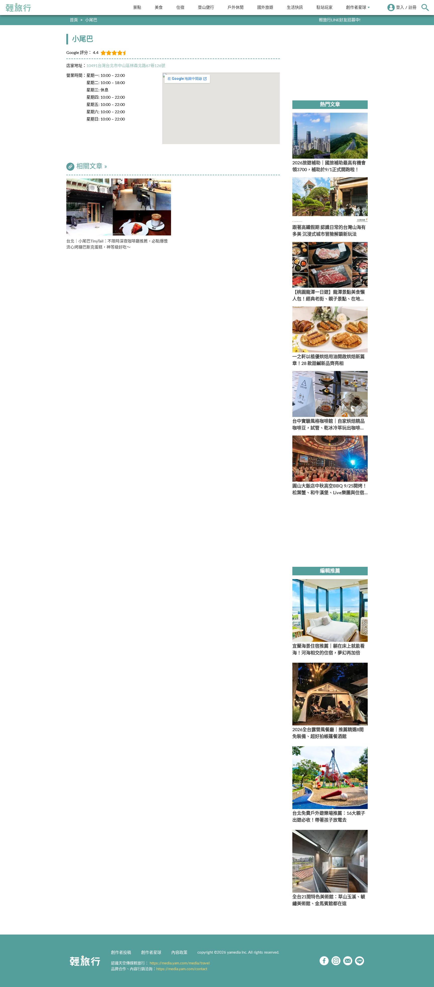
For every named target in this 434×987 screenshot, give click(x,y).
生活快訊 (295, 7)
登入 (400, 8)
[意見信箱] (347, 960)
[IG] (336, 960)
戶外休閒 (236, 7)
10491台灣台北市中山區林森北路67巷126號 (125, 66)
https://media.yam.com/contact (181, 969)
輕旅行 (18, 7)
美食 (159, 7)
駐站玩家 (324, 7)
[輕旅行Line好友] (359, 960)
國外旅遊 (265, 7)
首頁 (74, 20)
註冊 (412, 8)
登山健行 (206, 7)
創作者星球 (356, 7)
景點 (137, 7)
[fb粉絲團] (324, 960)
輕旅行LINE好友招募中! (339, 20)
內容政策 (179, 953)
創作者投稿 (121, 953)
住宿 (180, 7)
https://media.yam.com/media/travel (180, 963)
